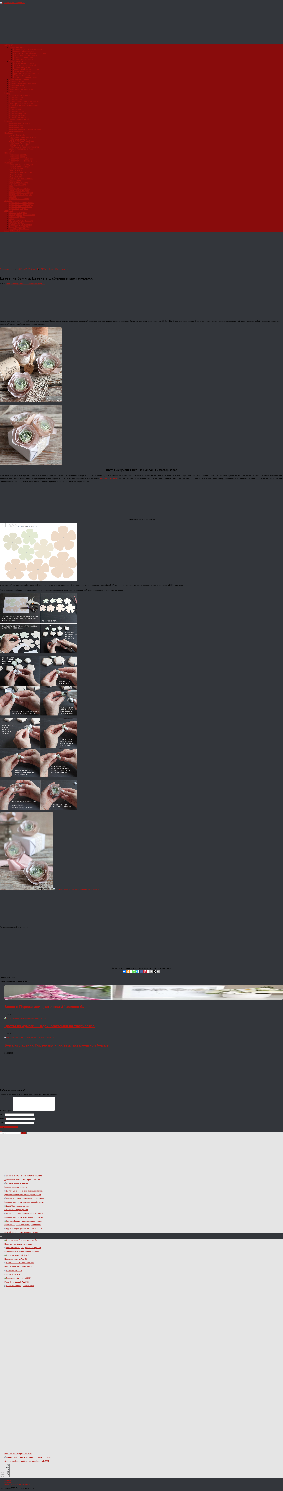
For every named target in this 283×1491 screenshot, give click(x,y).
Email (3, 1119)
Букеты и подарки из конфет (20, 225)
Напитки (12, 197)
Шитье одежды (15, 109)
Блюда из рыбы (15, 177)
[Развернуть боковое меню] (1, 1131)
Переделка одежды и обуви (20, 119)
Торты (11, 187)
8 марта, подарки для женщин (21, 221)
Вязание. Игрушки (16, 81)
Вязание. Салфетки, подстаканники (27, 49)
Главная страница (7, 269)
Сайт (2, 1123)
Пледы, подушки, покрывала (25, 55)
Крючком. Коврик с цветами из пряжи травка (22, 1225)
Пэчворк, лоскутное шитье (19, 95)
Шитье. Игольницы (16, 111)
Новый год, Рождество (18, 213)
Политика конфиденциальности (17, 1484)
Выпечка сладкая (16, 169)
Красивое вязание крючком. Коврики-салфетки (23, 1217)
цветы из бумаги (38, 284)
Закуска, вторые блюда (18, 183)
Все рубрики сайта (12, 231)
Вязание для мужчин (21, 67)
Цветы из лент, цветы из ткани (21, 149)
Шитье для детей (16, 97)
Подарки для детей (16, 223)
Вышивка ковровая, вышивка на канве (25, 129)
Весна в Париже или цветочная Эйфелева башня (48, 1007)
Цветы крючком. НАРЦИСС (15, 1259)
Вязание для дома (16, 47)
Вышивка (8, 121)
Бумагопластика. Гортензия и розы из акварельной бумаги (56, 1045)
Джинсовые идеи (16, 107)
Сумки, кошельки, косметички (21, 89)
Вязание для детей (16, 85)
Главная (7, 1480)
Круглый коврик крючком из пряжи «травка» (22, 1232)
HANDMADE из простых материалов (24, 147)
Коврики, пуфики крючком (23, 51)
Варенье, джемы (16, 171)
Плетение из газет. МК (18, 155)
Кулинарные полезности (19, 199)
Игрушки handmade (17, 135)
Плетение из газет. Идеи (19, 157)
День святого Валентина (19, 229)
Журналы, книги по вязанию (20, 207)
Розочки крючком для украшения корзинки (21, 1251)
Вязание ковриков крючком (15, 1187)
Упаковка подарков (17, 217)
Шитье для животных (17, 113)
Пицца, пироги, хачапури (19, 167)
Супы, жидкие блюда (17, 185)
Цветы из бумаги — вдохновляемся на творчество (49, 1026)
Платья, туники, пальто (22, 71)
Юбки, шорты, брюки (21, 75)
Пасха (11, 219)
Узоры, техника (15, 91)
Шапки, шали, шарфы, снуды (25, 77)
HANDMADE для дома (18, 139)
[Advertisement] (66, 25)
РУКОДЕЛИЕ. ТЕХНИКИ (19, 145)
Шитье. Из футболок (17, 115)
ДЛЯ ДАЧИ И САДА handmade (21, 141)
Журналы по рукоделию (18, 209)
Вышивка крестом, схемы (19, 123)
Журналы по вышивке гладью (21, 205)
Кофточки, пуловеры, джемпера (26, 73)
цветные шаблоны (24, 284)
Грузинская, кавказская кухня (21, 165)
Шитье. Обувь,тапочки (18, 117)
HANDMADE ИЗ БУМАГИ (19, 143)
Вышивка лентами (16, 125)
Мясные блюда (15, 181)
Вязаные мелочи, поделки (23, 59)
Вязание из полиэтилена (19, 87)
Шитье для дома (15, 99)
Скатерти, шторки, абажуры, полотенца (29, 53)
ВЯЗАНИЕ (8, 45)
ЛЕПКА (12, 151)
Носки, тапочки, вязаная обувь (25, 65)
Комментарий (6, 1111)
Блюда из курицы (16, 175)
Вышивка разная (16, 131)
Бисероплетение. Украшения (21, 159)
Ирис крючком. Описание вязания (18, 1244)
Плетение (8, 153)
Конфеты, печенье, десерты (20, 195)
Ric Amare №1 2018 (12, 1274)
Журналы (8, 201)
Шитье (7, 93)
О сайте (7, 1482)
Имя (2, 1114)
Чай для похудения (108, 478)
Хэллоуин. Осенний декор (19, 227)
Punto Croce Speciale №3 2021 (16, 1282)
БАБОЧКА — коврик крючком (16, 1210)
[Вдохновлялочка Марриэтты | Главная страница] (12, 3)
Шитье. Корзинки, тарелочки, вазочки (24, 101)
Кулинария (8, 163)
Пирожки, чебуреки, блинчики (21, 179)
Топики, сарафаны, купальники (26, 69)
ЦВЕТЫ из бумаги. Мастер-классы (54, 269)
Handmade (8, 133)
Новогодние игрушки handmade (22, 215)
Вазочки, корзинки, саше (23, 57)
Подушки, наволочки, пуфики (21, 103)
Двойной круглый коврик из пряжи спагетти (22, 1180)
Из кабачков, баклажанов (19, 189)
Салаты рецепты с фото (19, 191)
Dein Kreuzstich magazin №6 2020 (18, 1454)
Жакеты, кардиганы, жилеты (24, 63)
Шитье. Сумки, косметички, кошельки (24, 105)
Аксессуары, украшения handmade (23, 137)
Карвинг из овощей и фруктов (21, 193)
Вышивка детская (16, 127)
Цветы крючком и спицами (20, 79)
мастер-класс (11, 284)
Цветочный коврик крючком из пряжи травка (22, 1195)
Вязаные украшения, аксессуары (22, 83)
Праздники (8, 211)
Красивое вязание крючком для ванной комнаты (24, 1202)
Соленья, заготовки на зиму (20, 173)
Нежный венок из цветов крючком (18, 1266)
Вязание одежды (16, 61)
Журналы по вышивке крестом (21, 203)
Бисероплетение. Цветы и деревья (23, 161)
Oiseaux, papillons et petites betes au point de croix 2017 (26, 1461)
